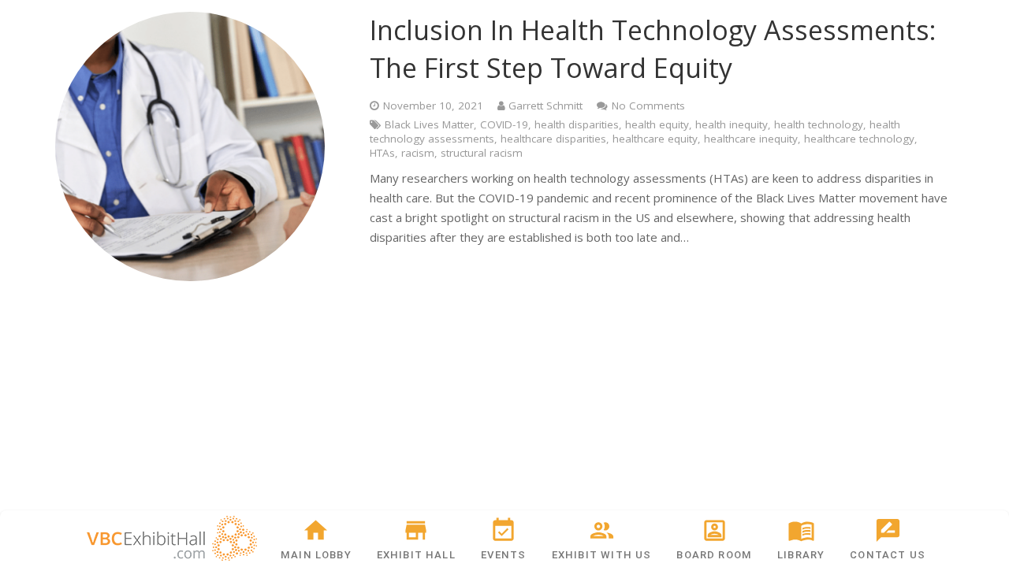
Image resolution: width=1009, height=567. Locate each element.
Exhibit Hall (416, 555)
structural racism (482, 153)
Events (503, 555)
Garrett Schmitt (545, 105)
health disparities (576, 124)
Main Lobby (316, 555)
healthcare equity (655, 139)
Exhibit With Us (602, 555)
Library (801, 555)
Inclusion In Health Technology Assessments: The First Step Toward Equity (653, 49)
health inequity (731, 124)
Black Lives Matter (429, 124)
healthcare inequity (751, 139)
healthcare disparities (553, 139)
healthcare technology (859, 139)
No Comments (648, 105)
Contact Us (887, 555)
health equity (657, 124)
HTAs (382, 153)
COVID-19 (504, 124)
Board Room (714, 555)
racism (417, 153)
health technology (818, 124)
